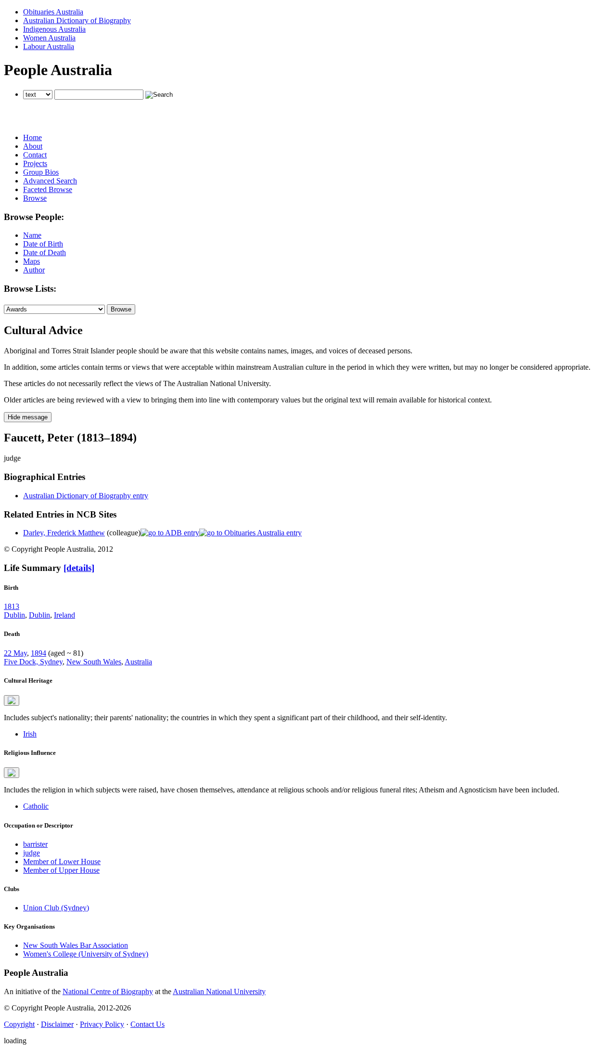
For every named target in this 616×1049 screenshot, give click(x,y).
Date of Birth (43, 244)
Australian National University (219, 991)
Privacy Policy (102, 1024)
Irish (30, 734)
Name (32, 235)
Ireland (64, 615)
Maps (31, 261)
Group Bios (41, 172)
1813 (11, 606)
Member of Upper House (61, 870)
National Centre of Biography (108, 991)
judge (31, 853)
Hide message (28, 417)
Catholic (36, 806)
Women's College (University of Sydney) (85, 954)
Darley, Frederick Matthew (64, 533)
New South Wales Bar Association (75, 945)
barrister (35, 844)
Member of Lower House (62, 861)
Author (34, 270)
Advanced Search (50, 181)
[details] (79, 568)
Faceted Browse (47, 189)
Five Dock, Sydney (33, 662)
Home (32, 137)
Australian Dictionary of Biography (77, 20)
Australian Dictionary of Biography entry (85, 496)
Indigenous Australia (54, 29)
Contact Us (147, 1024)
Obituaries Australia (53, 12)
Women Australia (49, 38)
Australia (138, 662)
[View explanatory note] (11, 700)
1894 (38, 653)
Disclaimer (57, 1024)
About (32, 146)
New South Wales (93, 662)
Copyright (19, 1024)
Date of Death (44, 252)
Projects (35, 163)
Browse (35, 198)
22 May (15, 653)
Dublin (14, 615)
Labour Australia (48, 46)
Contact (35, 155)
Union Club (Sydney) (56, 908)
